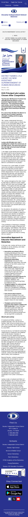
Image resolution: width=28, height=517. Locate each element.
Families (16, 5)
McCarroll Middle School (13, 451)
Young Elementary (13, 463)
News (15, 35)
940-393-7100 (14, 433)
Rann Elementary (13, 457)
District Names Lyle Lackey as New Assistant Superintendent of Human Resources (16, 39)
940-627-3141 (14, 435)
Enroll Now (5, 2)
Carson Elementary (13, 454)
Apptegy (17, 514)
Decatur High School (13, 447)
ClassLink (8, 5)
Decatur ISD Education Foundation (13, 466)
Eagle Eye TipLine (16, 2)
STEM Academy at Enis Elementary (13, 460)
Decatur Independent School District (14, 32)
